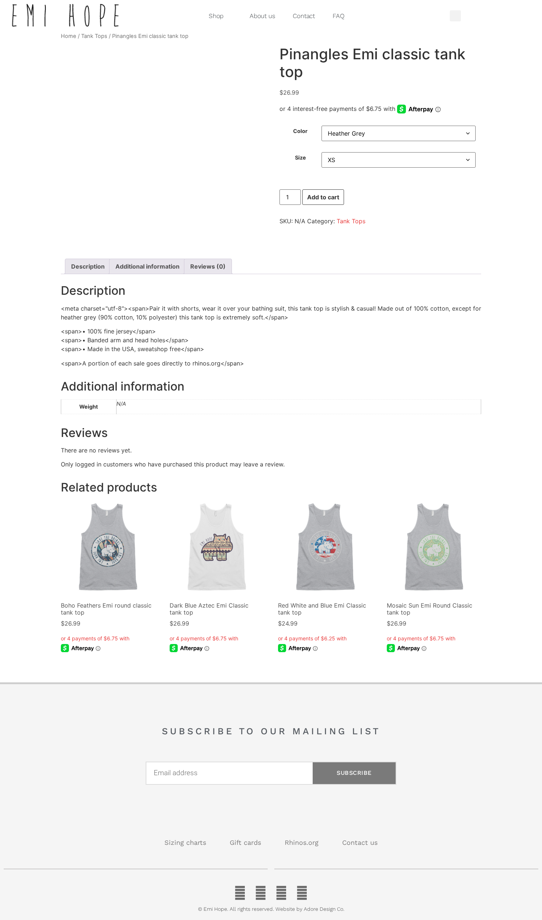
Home (68, 36)
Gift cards (245, 842)
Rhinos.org (302, 842)
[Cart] (499, 15)
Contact (304, 16)
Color (300, 131)
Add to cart (323, 197)
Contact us (360, 842)
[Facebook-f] (240, 893)
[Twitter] (261, 893)
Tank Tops (94, 36)
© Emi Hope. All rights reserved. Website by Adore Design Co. (271, 909)
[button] (455, 15)
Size (300, 157)
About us (262, 16)
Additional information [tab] (147, 266)
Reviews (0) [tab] (208, 266)
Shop (216, 16)
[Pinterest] (281, 893)
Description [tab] (88, 266)
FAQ (338, 16)
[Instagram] (302, 893)
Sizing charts (185, 842)
